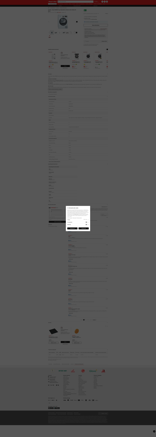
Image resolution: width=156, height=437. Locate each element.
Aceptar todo (83, 228)
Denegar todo (72, 228)
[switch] (86, 222)
